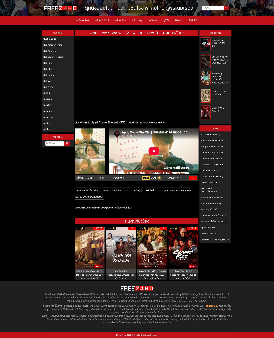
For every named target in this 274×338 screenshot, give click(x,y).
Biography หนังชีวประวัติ (212, 146)
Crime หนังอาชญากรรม (212, 164)
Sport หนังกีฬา (208, 227)
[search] (67, 143)
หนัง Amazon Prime (52, 45)
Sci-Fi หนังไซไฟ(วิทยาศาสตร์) (214, 221)
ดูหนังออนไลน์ (82, 20)
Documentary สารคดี (211, 170)
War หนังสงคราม (208, 233)
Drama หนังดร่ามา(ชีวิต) (88, 190)
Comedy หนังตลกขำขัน (211, 158)
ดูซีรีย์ (166, 20)
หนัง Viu (47, 81)
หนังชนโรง (120, 20)
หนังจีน (46, 93)
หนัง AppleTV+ (50, 51)
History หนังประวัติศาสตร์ (213, 197)
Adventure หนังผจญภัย (212, 140)
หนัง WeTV (48, 87)
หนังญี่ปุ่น (47, 99)
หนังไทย (153, 20)
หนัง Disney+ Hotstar (53, 57)
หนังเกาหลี (48, 117)
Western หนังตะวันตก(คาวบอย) (215, 239)
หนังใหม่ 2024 (153, 190)
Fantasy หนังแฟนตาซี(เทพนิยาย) (209, 190)
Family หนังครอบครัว (210, 182)
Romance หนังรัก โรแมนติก (117, 190)
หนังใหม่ (46, 123)
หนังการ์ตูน (137, 20)
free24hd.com (153, 335)
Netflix (178, 20)
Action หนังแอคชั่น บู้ (210, 134)
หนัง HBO (47, 63)
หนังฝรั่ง (47, 105)
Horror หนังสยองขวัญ (211, 203)
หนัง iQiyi (47, 69)
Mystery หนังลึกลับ (209, 209)
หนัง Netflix (48, 75)
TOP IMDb (194, 20)
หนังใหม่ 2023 (102, 20)
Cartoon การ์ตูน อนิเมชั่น (212, 152)
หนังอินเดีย (48, 111)
